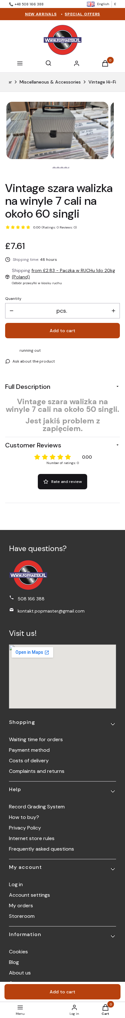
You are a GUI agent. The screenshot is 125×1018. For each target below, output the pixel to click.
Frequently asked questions (41, 849)
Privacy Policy (25, 827)
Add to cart (62, 330)
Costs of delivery (29, 760)
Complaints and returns (36, 771)
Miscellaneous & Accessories (50, 82)
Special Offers (82, 14)
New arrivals (40, 14)
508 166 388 (31, 599)
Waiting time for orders (36, 739)
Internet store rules (31, 838)
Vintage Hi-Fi (102, 82)
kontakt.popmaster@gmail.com (51, 611)
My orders (21, 905)
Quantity (13, 298)
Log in (16, 884)
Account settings (29, 895)
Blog (14, 962)
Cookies (18, 951)
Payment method (29, 750)
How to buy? (24, 817)
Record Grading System (37, 806)
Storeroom (22, 916)
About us (20, 972)
